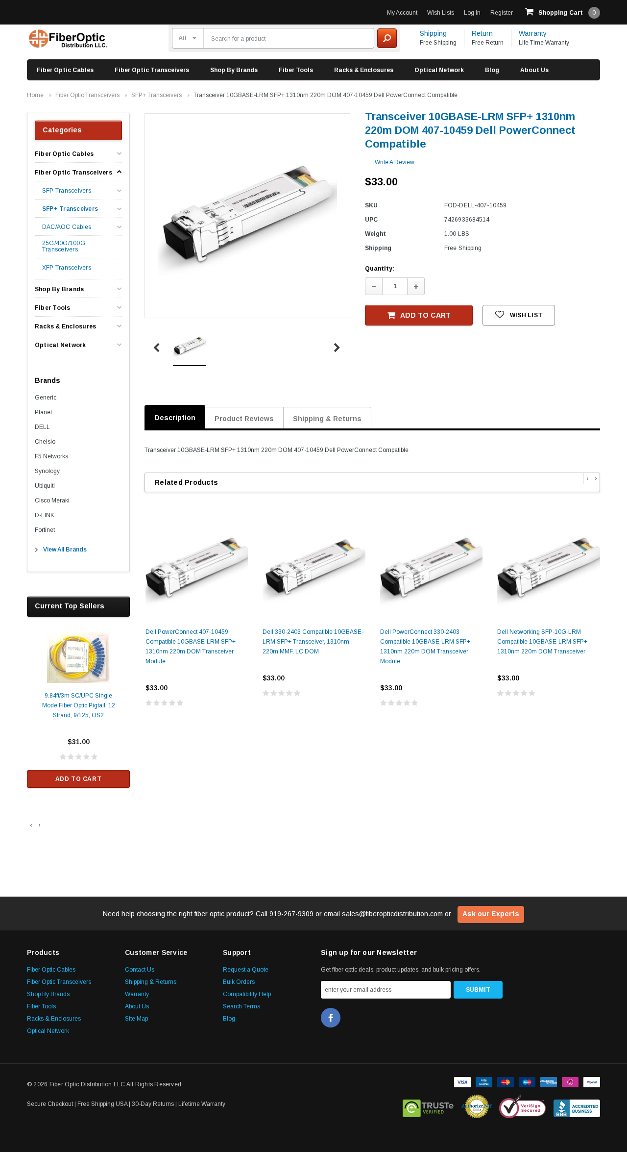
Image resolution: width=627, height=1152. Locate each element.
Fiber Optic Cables (65, 70)
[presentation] (31, 825)
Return (482, 33)
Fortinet (45, 529)
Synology (47, 471)
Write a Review (394, 162)
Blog (492, 70)
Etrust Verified (428, 1106)
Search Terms (241, 1006)
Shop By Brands (234, 70)
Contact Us (139, 969)
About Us (534, 70)
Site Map (136, 1018)
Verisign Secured (522, 1106)
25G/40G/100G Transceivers (63, 246)
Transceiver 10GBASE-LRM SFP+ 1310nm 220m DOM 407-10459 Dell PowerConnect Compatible (325, 95)
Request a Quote (245, 969)
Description (174, 418)
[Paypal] (591, 1081)
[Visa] (462, 1081)
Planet (43, 412)
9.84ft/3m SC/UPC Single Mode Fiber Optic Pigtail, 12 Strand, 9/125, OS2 (78, 705)
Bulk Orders (239, 981)
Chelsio (45, 441)
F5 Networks (51, 456)
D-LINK (44, 515)
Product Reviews (244, 419)
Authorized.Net (476, 1106)
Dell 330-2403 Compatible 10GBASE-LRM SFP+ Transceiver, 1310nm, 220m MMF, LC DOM (313, 641)
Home (35, 95)
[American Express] (548, 1081)
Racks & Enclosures (363, 70)
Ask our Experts (490, 914)
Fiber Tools (296, 70)
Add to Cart (78, 779)
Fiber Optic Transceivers (152, 70)
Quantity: (379, 268)
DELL (42, 427)
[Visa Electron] (484, 1081)
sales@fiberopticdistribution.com (392, 914)
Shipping (433, 33)
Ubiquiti (45, 485)
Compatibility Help (247, 994)
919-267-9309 (291, 914)
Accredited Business (577, 1106)
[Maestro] (527, 1081)
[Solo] (570, 1081)
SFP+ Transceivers (156, 95)
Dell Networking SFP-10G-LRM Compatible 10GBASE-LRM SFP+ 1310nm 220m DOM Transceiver (542, 641)
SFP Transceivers (66, 191)
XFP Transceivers (66, 268)
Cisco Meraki (52, 500)
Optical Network (439, 70)
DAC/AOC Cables (66, 227)
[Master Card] (505, 1081)
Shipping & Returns (327, 419)
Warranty (533, 33)
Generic (45, 397)
